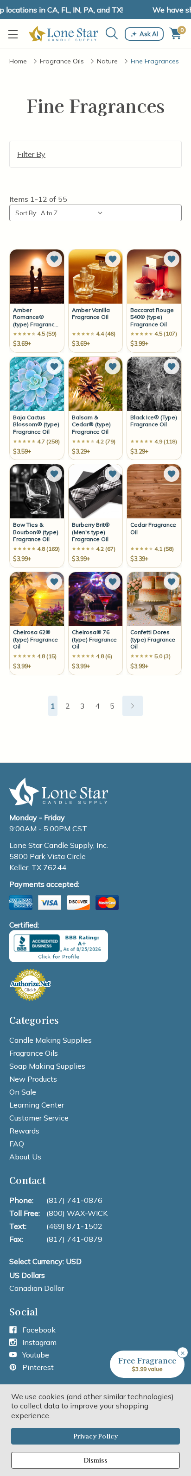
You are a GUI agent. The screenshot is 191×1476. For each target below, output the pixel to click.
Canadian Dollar (36, 1288)
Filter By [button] (31, 154)
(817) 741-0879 (74, 1239)
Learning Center (36, 1104)
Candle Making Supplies (50, 1040)
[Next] (132, 706)
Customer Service (39, 1117)
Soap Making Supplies (47, 1066)
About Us (25, 1156)
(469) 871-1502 (74, 1226)
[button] (54, 259)
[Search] (112, 33)
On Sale (22, 1091)
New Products (33, 1079)
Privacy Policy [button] (95, 1436)
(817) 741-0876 (74, 1200)
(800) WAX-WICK (77, 1213)
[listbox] (73, 213)
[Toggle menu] (15, 34)
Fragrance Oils (33, 1053)
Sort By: (26, 213)
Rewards (24, 1130)
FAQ (16, 1143)
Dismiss (95, 1460)
